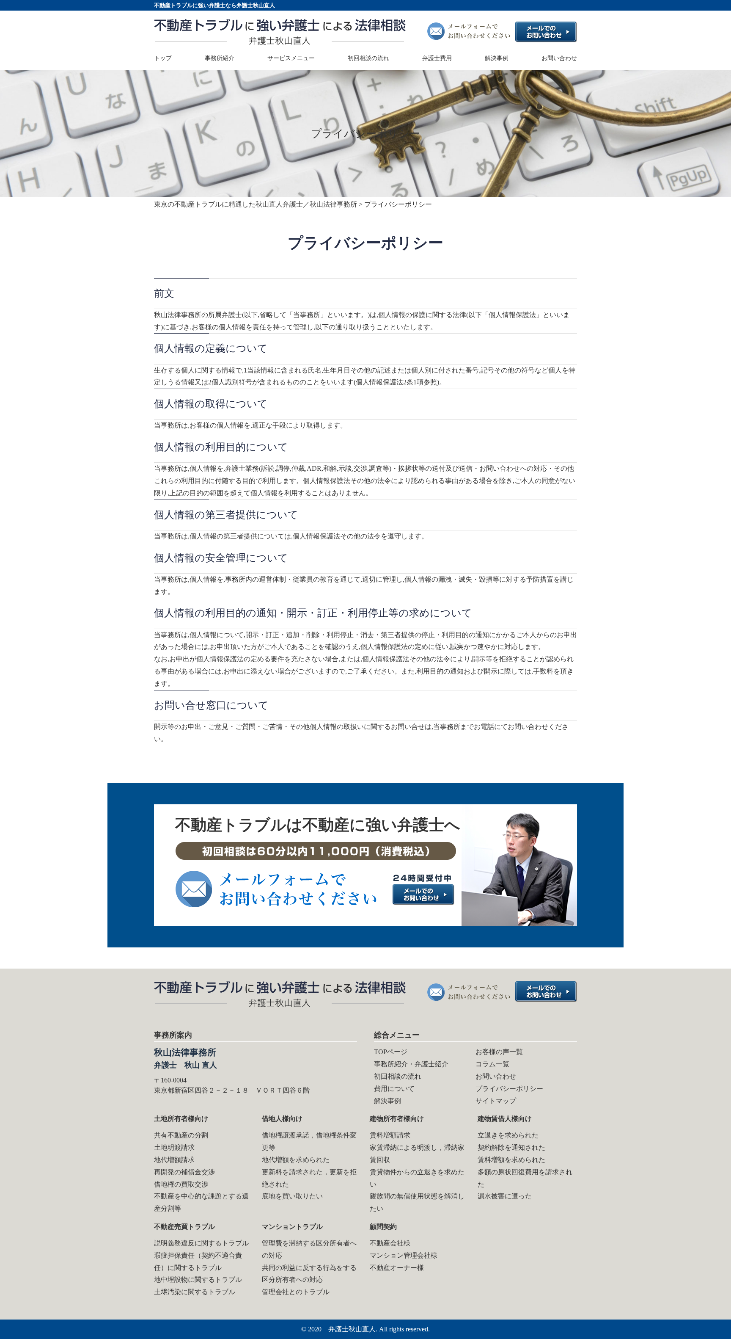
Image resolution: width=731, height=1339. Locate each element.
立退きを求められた (508, 1135)
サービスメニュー (291, 58)
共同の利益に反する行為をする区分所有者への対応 (309, 1274)
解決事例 (496, 58)
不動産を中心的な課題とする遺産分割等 (201, 1202)
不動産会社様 (390, 1243)
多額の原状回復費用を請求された (525, 1178)
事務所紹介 (219, 58)
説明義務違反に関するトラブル (201, 1243)
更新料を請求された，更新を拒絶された (309, 1178)
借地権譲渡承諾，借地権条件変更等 (309, 1141)
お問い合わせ (559, 58)
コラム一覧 (492, 1064)
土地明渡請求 (174, 1147)
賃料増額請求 (390, 1135)
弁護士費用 (437, 58)
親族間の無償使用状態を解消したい (417, 1202)
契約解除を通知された (511, 1147)
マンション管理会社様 (403, 1255)
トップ (163, 58)
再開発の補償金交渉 (184, 1172)
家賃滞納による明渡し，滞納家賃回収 (417, 1153)
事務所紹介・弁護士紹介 (411, 1064)
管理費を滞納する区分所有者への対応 (309, 1249)
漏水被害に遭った (505, 1196)
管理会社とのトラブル (296, 1291)
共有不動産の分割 (181, 1135)
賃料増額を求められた (511, 1159)
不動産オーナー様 (397, 1267)
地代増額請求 (174, 1159)
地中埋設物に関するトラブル (198, 1279)
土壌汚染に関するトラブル (194, 1291)
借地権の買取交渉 (181, 1184)
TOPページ (390, 1051)
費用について (394, 1088)
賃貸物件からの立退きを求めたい (417, 1178)
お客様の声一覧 (499, 1051)
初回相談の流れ (368, 58)
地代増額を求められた (296, 1159)
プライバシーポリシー (509, 1088)
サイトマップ (495, 1100)
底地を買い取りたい (292, 1196)
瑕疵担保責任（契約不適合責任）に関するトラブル (198, 1261)
